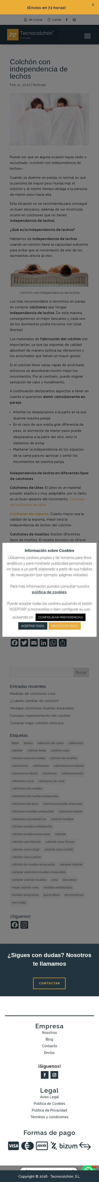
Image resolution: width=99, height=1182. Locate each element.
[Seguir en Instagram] (54, 1075)
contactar (49, 983)
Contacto (49, 1046)
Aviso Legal (49, 1097)
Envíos (49, 1053)
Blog (49, 1039)
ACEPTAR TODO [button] (32, 626)
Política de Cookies (49, 1104)
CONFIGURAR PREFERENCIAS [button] (60, 617)
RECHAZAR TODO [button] (64, 626)
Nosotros (49, 1033)
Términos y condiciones (49, 1117)
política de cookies (49, 592)
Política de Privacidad (49, 1110)
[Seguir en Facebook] (45, 1075)
